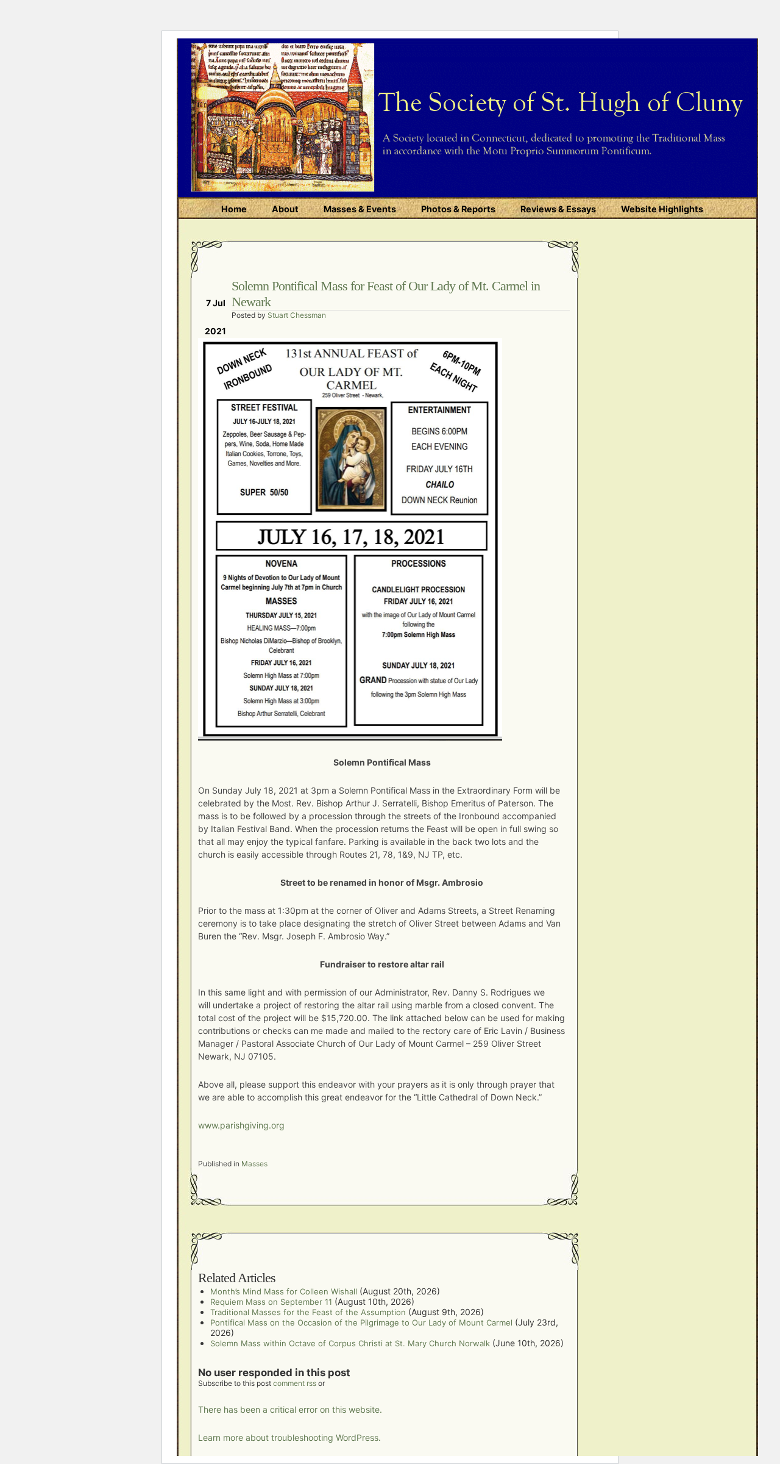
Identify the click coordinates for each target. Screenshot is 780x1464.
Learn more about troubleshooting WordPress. (289, 1437)
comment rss (294, 1383)
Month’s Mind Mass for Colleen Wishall (283, 1291)
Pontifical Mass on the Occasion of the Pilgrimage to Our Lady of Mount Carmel (361, 1322)
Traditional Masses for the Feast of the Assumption (308, 1312)
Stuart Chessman (297, 315)
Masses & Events (360, 209)
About (285, 209)
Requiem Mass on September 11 (271, 1302)
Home (234, 209)
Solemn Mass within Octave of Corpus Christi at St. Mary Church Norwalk (350, 1343)
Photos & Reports (458, 209)
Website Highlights (662, 209)
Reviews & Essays (558, 209)
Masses (254, 1163)
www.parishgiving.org (241, 1125)
